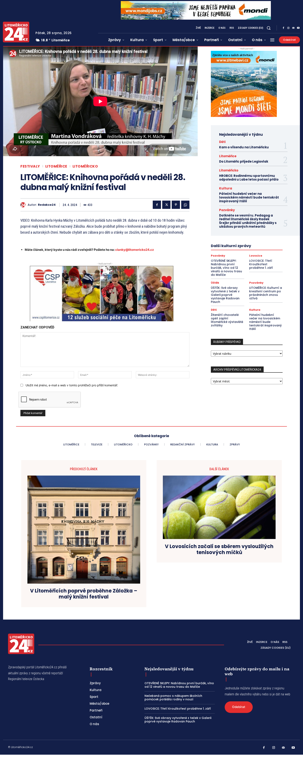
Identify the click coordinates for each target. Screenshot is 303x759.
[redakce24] (24, 204)
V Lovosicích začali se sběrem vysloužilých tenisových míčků (219, 550)
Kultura (225, 188)
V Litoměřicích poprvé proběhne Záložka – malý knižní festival (83, 594)
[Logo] (16, 32)
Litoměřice (56, 166)
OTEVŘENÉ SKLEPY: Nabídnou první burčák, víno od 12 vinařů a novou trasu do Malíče (226, 268)
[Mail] (293, 28)
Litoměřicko (85, 166)
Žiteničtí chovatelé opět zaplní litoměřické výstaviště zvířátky (227, 320)
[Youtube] (298, 28)
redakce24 (47, 205)
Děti (222, 141)
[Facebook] (283, 28)
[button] (269, 28)
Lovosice (255, 255)
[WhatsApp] (185, 205)
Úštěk (215, 282)
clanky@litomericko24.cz (134, 250)
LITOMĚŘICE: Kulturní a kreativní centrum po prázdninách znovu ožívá (265, 293)
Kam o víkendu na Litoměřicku (244, 147)
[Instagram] (288, 28)
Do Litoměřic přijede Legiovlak (243, 161)
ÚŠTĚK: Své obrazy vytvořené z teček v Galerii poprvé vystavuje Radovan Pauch (225, 295)
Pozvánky (227, 210)
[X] (166, 205)
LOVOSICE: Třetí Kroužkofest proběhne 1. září (261, 264)
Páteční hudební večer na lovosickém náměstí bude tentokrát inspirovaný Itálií (249, 197)
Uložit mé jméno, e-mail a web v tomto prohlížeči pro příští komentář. (72, 385)
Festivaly (30, 166)
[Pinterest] (176, 205)
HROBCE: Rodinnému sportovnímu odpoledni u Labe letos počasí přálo (248, 178)
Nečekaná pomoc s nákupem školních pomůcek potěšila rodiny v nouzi (173, 697)
